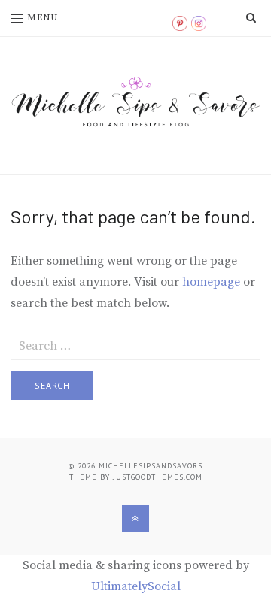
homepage (211, 281)
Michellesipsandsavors (150, 466)
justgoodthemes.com (157, 477)
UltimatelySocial (136, 586)
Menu (42, 17)
